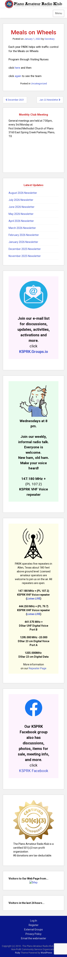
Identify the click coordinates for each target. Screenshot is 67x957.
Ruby (17, 952)
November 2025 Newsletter (25, 256)
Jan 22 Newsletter (49, 100)
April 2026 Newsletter (21, 220)
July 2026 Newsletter (21, 199)
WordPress (46, 952)
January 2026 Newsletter (23, 241)
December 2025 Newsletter (25, 249)
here (17, 67)
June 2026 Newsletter (21, 206)
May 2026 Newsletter (21, 213)
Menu (58, 13)
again (18, 76)
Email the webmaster (33, 938)
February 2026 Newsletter (24, 234)
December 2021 (15, 100)
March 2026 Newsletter (22, 227)
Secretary (49, 38)
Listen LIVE (33, 598)
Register (34, 925)
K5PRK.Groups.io (33, 351)
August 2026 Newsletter (23, 192)
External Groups (33, 929)
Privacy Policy (33, 933)
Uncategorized (39, 83)
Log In (33, 920)
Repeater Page (37, 668)
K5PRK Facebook (33, 771)
